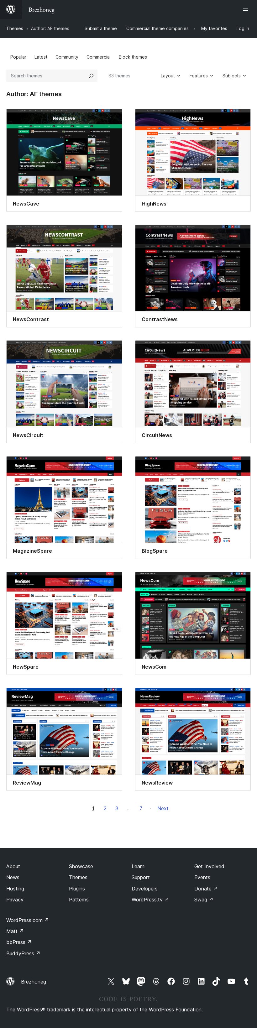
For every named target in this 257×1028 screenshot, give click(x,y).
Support (141, 877)
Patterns (79, 899)
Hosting (15, 888)
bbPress (19, 942)
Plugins (77, 888)
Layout (168, 75)
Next (163, 808)
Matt (15, 931)
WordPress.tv (150, 899)
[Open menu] (247, 9)
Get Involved (209, 866)
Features (199, 75)
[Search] (91, 76)
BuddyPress (23, 953)
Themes (14, 28)
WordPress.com (27, 920)
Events (202, 877)
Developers (145, 888)
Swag (203, 899)
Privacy (15, 899)
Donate (206, 888)
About (13, 866)
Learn (138, 866)
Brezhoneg (33, 981)
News (12, 877)
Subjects (232, 75)
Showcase (81, 866)
